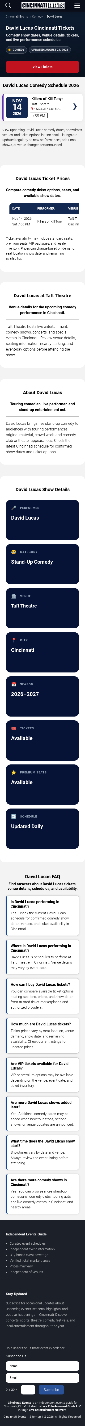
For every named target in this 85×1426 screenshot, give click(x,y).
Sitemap (35, 1416)
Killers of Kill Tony (50, 221)
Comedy (37, 16)
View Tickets (42, 67)
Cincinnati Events (17, 16)
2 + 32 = (11, 1390)
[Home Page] (43, 5)
